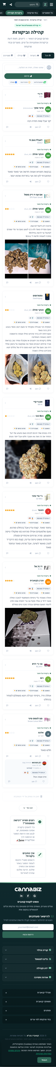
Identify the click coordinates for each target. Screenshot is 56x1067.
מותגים (47, 1010)
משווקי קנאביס (43, 1001)
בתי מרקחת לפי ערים (40, 1019)
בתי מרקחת (32, 12)
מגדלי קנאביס (44, 992)
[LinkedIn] (21, 895)
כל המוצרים (47, 12)
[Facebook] (28, 895)
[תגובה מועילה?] (42, 781)
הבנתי (44, 1060)
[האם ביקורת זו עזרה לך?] (47, 127)
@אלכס (29, 768)
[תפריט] (52, 4)
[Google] (34, 895)
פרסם (26, 76)
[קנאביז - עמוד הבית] (45, 4)
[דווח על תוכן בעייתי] (7, 127)
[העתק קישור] (30, 127)
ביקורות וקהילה (14, 12)
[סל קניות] (4, 4)
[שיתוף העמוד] (10, 4)
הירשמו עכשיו (28, 934)
